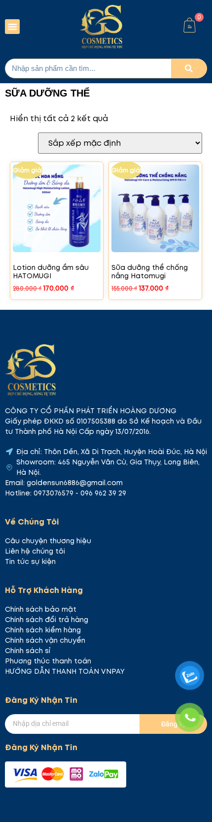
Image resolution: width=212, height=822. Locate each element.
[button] (12, 26)
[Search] (189, 68)
